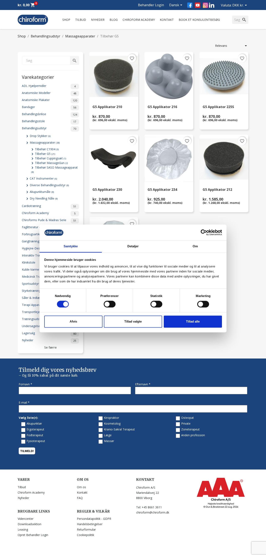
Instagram (205, 5)
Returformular (86, 529)
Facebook (189, 5)
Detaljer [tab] (133, 246)
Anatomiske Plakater (49, 100)
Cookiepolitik (85, 535)
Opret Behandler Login (33, 535)
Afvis (73, 321)
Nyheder (98, 20)
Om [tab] (195, 246)
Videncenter (25, 519)
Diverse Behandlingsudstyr (49, 185)
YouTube (197, 5)
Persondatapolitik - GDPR (94, 519)
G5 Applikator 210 (107, 107)
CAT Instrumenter (43, 178)
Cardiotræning (49, 206)
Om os (81, 487)
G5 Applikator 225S (218, 107)
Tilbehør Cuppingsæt (50, 158)
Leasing (23, 529)
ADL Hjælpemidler (49, 86)
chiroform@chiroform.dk (152, 512)
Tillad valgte (133, 321)
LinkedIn (211, 5)
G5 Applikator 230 (107, 190)
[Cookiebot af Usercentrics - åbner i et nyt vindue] (204, 232)
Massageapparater (45, 142)
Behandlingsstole (49, 121)
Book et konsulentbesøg (199, 20)
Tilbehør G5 (45, 154)
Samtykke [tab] (71, 246)
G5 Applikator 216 (162, 107)
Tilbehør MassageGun (51, 163)
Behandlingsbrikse (49, 114)
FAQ (80, 498)
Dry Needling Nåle (44, 198)
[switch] (110, 304)
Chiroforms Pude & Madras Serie (49, 220)
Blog (114, 20)
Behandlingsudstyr (49, 128)
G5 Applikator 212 (217, 190)
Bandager (49, 107)
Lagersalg (49, 333)
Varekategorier (38, 76)
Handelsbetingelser (89, 524)
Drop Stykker (40, 136)
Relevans (231, 45)
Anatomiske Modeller (49, 93)
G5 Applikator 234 (162, 190)
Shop (66, 20)
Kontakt (167, 20)
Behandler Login (151, 5)
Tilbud (80, 20)
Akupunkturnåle (42, 192)
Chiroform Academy (139, 20)
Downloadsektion (29, 524)
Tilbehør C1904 (47, 149)
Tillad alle (193, 321)
